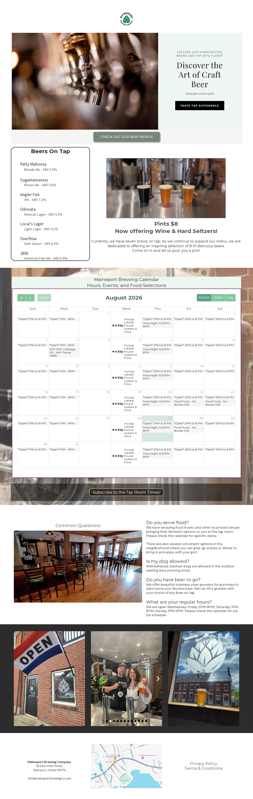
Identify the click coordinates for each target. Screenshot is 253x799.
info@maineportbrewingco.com (49, 778)
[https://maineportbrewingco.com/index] (126, 19)
